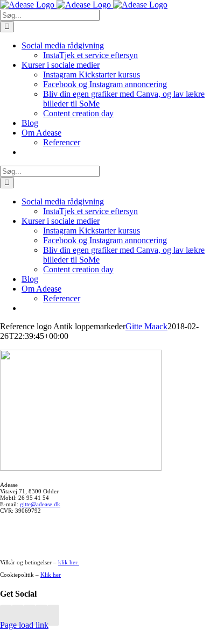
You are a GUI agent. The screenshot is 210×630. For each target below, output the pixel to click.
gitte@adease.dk (40, 504)
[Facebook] (6, 615)
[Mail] (41, 615)
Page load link (24, 624)
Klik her (50, 574)
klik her (68, 562)
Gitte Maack (146, 326)
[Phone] (53, 615)
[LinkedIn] (30, 615)
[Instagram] (18, 615)
